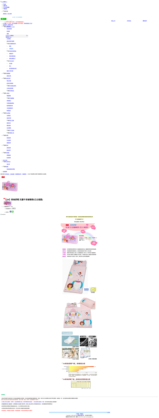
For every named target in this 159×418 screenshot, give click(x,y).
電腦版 (81, 413)
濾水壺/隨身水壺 (12, 68)
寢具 (10, 46)
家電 (7, 135)
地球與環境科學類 (11, 169)
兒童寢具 (24, 174)
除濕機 (8, 31)
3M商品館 (12, 174)
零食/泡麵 (9, 80)
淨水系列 (12, 61)
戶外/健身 (12, 130)
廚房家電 (9, 137)
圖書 (7, 166)
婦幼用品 (9, 125)
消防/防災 (8, 161)
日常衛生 (9, 115)
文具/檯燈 (9, 127)
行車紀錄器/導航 (10, 103)
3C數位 (7, 93)
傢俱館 (7, 152)
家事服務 (5, 171)
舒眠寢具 (9, 155)
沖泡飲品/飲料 (13, 85)
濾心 (10, 66)
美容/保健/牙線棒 (10, 41)
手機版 (77, 413)
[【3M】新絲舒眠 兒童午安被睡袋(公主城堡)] (79, 184)
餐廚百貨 (9, 123)
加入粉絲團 (14, 23)
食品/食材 (8, 78)
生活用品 (8, 113)
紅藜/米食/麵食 (10, 83)
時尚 (7, 145)
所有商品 (129, 20)
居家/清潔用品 (13, 51)
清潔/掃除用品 (12, 56)
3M (10, 203)
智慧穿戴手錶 (10, 105)
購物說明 (145, 20)
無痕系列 (11, 53)
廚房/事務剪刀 (12, 58)
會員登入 (5, 13)
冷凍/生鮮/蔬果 (10, 88)
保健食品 (12, 90)
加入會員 (10, 13)
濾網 (8, 33)
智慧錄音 (9, 110)
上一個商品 (11, 35)
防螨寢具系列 (13, 43)
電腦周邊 (9, 95)
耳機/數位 (9, 100)
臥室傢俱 (9, 157)
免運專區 (8, 73)
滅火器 (8, 164)
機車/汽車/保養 (10, 70)
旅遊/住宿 (9, 75)
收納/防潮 (9, 118)
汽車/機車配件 (10, 108)
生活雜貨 (9, 38)
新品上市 (113, 20)
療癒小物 (12, 132)
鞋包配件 (9, 150)
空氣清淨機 (9, 28)
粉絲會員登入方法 (28, 23)
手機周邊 (12, 98)
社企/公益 (5, 160)
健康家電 (9, 142)
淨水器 (10, 63)
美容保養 (9, 147)
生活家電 (9, 140)
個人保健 (12, 120)
